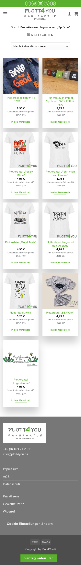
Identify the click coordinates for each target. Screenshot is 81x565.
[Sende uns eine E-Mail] (40, 3)
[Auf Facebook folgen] (28, 3)
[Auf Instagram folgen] (34, 3)
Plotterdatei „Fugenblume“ (21, 381)
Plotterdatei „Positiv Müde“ (21, 173)
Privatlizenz (11, 496)
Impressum (10, 469)
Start (14, 27)
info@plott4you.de (15, 454)
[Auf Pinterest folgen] (53, 3)
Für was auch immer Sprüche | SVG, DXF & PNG (60, 101)
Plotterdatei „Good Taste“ (20, 242)
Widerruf (9, 511)
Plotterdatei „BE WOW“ (60, 312)
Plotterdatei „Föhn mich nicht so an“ (60, 173)
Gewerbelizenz (13, 504)
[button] (5, 13)
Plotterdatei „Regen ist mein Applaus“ (60, 244)
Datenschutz (11, 484)
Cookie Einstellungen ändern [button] (30, 523)
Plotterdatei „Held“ (20, 312)
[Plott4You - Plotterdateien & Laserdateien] (39, 14)
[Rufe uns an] (47, 3)
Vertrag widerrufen (38, 558)
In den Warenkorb (20, 122)
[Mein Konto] (69, 13)
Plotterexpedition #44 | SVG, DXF (21, 99)
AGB (6, 476)
